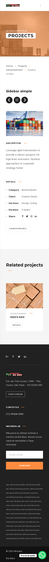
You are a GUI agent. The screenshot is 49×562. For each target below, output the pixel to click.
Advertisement (29, 190)
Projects (22, 66)
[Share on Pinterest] (31, 216)
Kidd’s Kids (17, 317)
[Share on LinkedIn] (36, 216)
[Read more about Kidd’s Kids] (24, 295)
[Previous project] (9, 100)
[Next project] (24, 100)
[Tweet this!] (27, 216)
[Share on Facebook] (23, 216)
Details (17, 325)
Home (9, 66)
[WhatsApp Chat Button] (42, 555)
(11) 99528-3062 (15, 414)
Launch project (18, 229)
